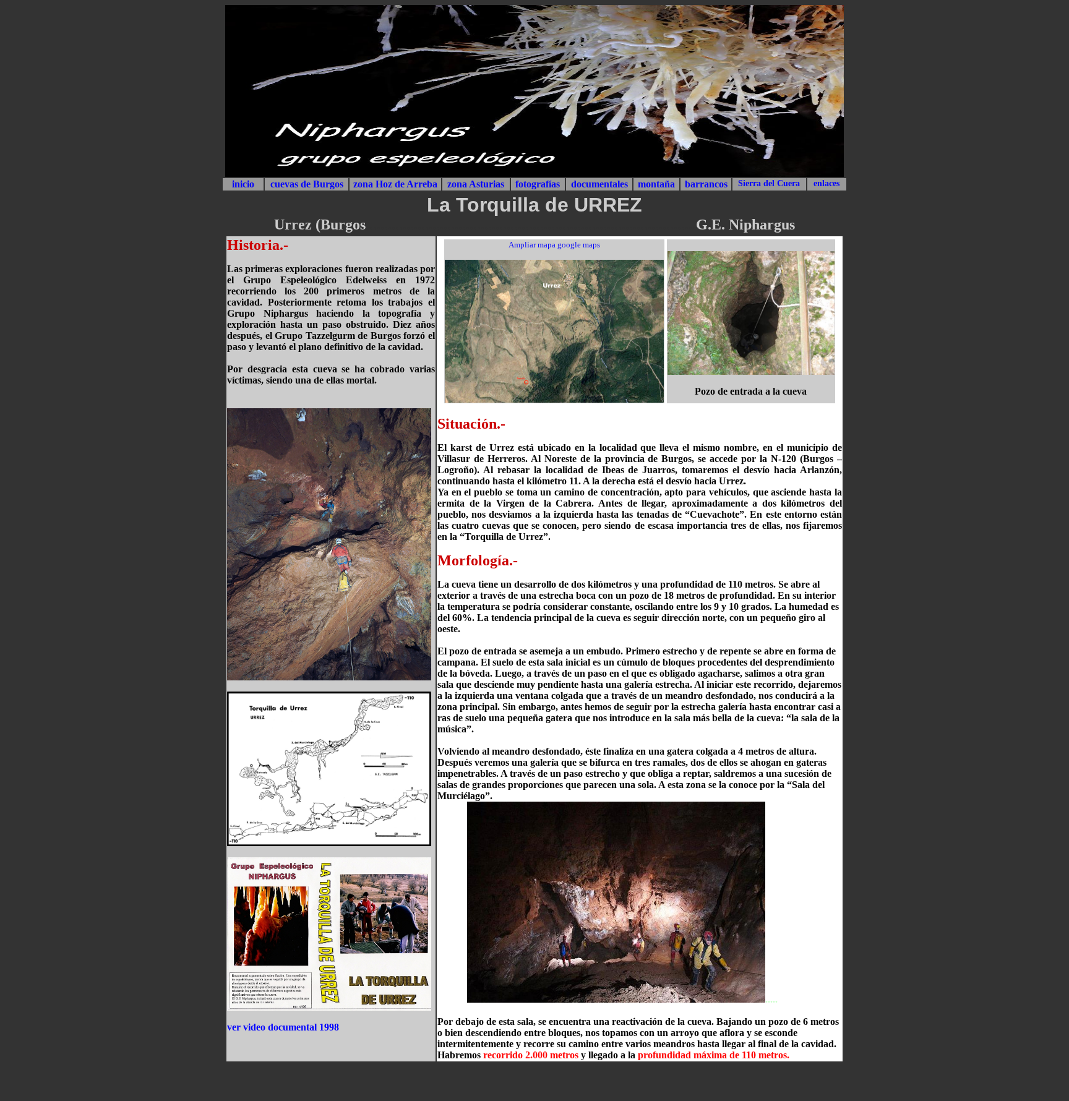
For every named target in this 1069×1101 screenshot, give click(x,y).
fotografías (537, 184)
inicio (243, 184)
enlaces (826, 183)
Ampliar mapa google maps (554, 244)
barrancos (706, 184)
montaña (656, 184)
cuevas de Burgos (306, 184)
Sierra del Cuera (769, 183)
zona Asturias (475, 184)
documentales (599, 184)
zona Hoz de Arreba (395, 184)
